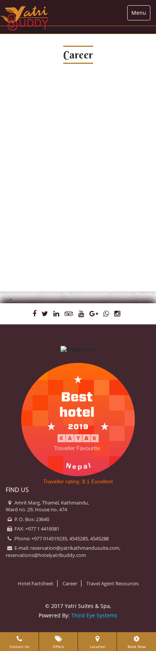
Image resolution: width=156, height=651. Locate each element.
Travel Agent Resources (112, 583)
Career (69, 583)
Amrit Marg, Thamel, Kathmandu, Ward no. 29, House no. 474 (47, 506)
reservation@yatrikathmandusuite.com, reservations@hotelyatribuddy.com (63, 551)
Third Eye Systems (94, 615)
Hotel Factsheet (35, 583)
